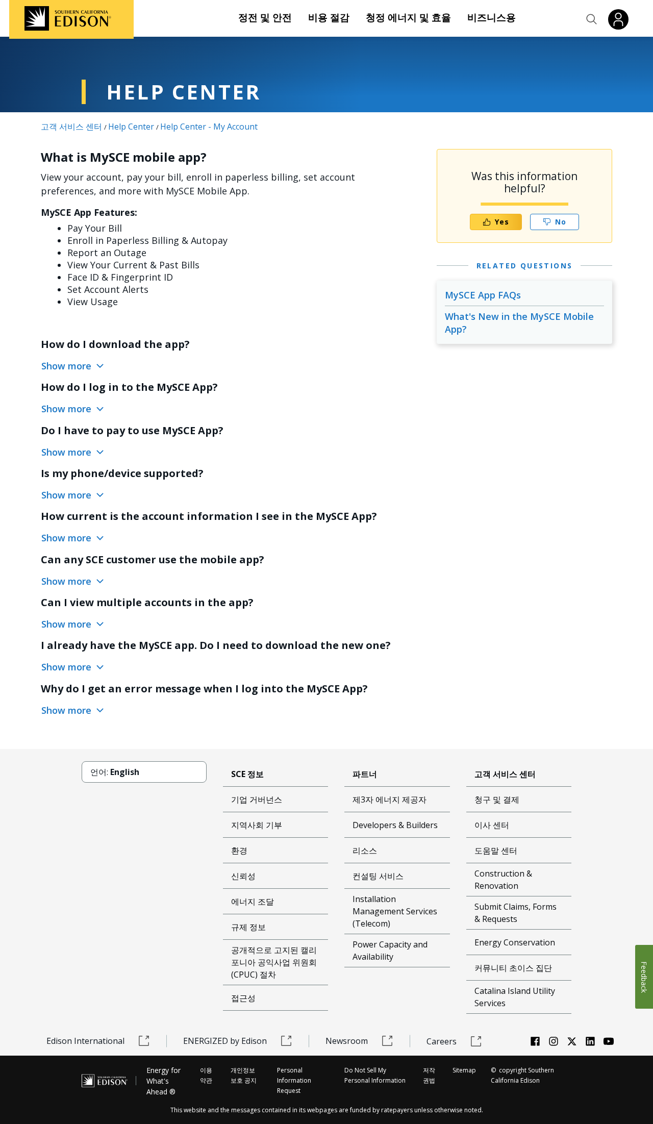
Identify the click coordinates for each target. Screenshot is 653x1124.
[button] (592, 19)
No (560, 222)
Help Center (131, 126)
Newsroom (346, 1040)
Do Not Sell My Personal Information (375, 1075)
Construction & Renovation (503, 879)
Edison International (85, 1040)
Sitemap (464, 1070)
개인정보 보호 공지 (244, 1075)
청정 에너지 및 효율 (408, 17)
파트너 (365, 774)
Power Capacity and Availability (390, 950)
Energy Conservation (514, 942)
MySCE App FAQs (483, 295)
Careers (441, 1041)
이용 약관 (206, 1075)
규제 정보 (248, 927)
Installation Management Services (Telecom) (395, 911)
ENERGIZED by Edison (225, 1040)
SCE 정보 (247, 774)
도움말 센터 (495, 850)
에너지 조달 (252, 901)
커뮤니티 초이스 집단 (513, 967)
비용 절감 (328, 17)
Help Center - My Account (209, 126)
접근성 (243, 998)
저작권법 (429, 1075)
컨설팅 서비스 (378, 876)
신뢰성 (243, 876)
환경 (239, 850)
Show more (67, 366)
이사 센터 (491, 825)
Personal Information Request (294, 1080)
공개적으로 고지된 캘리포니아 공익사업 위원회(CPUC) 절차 (274, 962)
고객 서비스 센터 (71, 126)
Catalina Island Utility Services (514, 997)
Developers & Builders (395, 825)
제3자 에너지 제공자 (389, 799)
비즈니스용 (491, 17)
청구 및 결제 (496, 799)
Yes (502, 222)
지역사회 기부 (256, 825)
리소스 (365, 850)
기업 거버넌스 (256, 799)
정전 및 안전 (265, 17)
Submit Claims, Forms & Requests (515, 913)
